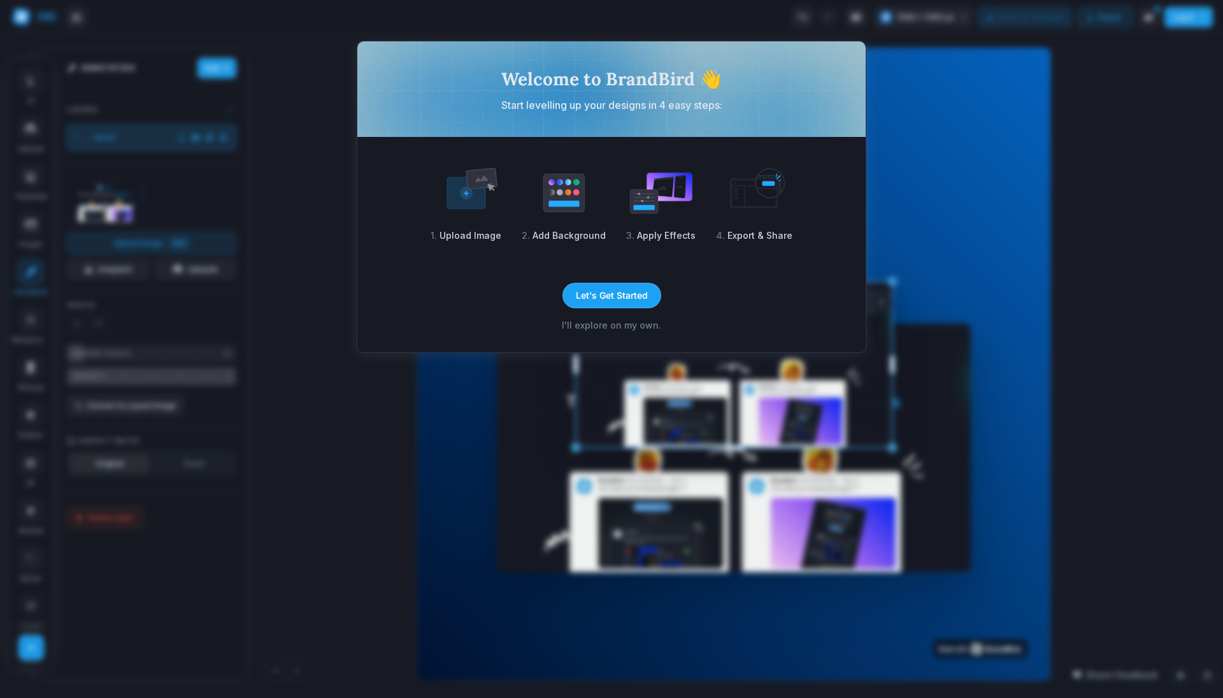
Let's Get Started (612, 295)
